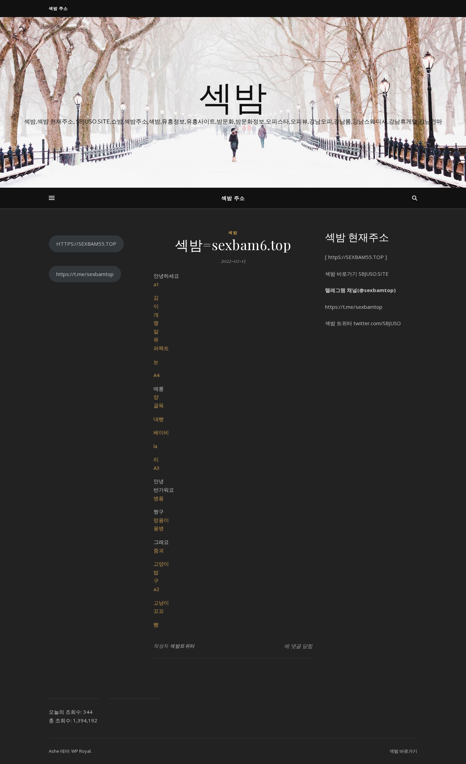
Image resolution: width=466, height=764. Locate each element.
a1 (156, 284)
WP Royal (81, 751)
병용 (159, 498)
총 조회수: (61, 720)
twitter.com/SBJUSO (377, 323)
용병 (159, 528)
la (155, 446)
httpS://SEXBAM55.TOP (356, 257)
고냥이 (161, 602)
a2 (156, 589)
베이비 (161, 432)
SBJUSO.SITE (374, 273)
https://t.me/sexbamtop (85, 274)
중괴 (159, 550)
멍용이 (161, 520)
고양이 (161, 563)
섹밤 (233, 96)
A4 (157, 375)
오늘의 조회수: (66, 711)
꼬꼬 (159, 610)
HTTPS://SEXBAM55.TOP (86, 243)
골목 (159, 405)
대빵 (159, 419)
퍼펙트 (161, 348)
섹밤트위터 (182, 646)
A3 (157, 467)
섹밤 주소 (58, 8)
